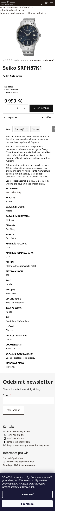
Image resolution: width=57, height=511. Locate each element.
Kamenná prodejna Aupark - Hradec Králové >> (23, 13)
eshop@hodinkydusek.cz (12, 10)
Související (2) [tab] (21, 129)
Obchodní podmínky (13, 458)
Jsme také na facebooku (18, 441)
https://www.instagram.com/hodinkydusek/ (28, 445)
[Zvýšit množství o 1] (24, 108)
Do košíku (43, 108)
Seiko (15, 92)
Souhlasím (27, 503)
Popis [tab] (8, 129)
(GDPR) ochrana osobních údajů (18, 461)
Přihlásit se (13, 410)
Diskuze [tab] (35, 129)
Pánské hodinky (13, 192)
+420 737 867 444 (16, 7)
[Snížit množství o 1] (10, 108)
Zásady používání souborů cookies (19, 465)
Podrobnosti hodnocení (41, 60)
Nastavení (27, 494)
